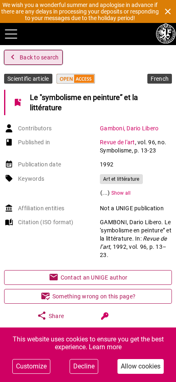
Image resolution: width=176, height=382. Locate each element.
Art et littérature (121, 179)
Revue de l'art (117, 142)
